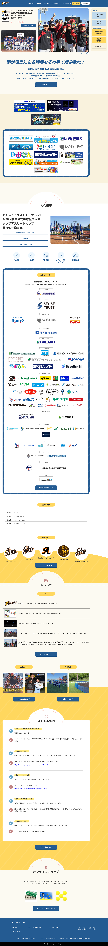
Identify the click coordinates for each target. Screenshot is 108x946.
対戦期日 (25, 238)
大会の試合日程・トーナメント (25, 232)
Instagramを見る (23, 699)
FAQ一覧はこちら (46, 847)
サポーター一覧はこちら (46, 487)
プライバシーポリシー (34, 927)
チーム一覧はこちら (46, 565)
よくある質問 (55, 3)
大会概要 (39, 3)
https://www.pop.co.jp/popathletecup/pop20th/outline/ (32, 765)
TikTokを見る (67, 699)
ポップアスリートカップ (16, 513)
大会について (31, 3)
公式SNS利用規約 (54, 927)
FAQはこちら (99, 46)
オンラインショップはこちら (45, 908)
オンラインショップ (65, 3)
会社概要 (14, 927)
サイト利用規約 (16, 931)
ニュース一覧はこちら (46, 654)
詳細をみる (45, 84)
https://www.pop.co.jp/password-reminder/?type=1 (30, 788)
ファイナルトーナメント (25, 244)
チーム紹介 (46, 3)
